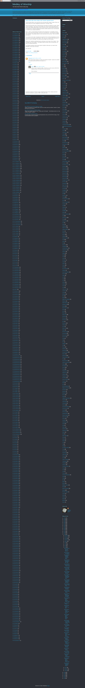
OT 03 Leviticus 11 (16, 338)
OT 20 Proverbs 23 (16, 568)
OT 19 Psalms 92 (16, 533)
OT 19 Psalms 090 (16, 483)
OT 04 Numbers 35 (16, 354)
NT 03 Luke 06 (15, 83)
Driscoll (63, 156)
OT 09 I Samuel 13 (16, 400)
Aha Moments (64, 41)
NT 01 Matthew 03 (16, 37)
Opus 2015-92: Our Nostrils (66, 631)
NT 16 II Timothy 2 (16, 233)
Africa (63, 37)
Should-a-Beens (65, 413)
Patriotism (64, 348)
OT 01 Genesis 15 (16, 306)
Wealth (63, 481)
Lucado (63, 292)
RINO (63, 382)
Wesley (63, 483)
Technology (64, 452)
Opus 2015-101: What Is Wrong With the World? (67, 595)
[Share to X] (36, 51)
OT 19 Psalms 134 (16, 504)
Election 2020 (64, 171)
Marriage (32, 52)
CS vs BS (64, 85)
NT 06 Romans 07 (16, 149)
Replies (31, 64)
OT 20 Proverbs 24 (16, 570)
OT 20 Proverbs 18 (16, 560)
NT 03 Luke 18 (15, 93)
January (66, 670)
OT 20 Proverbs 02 (16, 538)
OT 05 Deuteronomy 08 (16, 364)
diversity (63, 500)
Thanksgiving (64, 461)
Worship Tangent (65, 491)
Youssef (63, 493)
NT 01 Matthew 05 (16, 38)
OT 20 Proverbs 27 (16, 575)
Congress (64, 121)
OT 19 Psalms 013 (16, 461)
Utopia (63, 476)
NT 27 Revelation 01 (16, 267)
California (64, 87)
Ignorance (64, 244)
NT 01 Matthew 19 (16, 50)
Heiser (63, 231)
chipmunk (30, 58)
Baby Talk (64, 59)
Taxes (63, 449)
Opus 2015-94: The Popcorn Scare (66, 625)
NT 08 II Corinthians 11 (16, 183)
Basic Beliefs (64, 61)
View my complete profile (69, 511)
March (66, 667)
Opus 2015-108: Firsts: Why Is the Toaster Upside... (67, 569)
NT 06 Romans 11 (16, 156)
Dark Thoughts (64, 137)
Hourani (63, 241)
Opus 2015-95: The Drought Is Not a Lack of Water (67, 622)
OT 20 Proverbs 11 (16, 550)
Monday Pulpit (64, 304)
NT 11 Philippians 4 (16, 212)
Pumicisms (64, 381)
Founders (64, 203)
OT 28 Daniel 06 (15, 625)
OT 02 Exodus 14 (16, 323)
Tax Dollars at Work (65, 447)
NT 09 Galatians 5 (16, 199)
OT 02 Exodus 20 (16, 330)
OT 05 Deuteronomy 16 (16, 369)
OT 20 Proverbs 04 (16, 541)
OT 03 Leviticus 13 (16, 340)
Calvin (63, 88)
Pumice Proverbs (65, 379)
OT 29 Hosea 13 (15, 626)
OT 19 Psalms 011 (16, 458)
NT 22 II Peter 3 (15, 260)
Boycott (63, 75)
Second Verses (64, 408)
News (63, 321)
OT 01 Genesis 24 (16, 309)
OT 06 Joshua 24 (15, 386)
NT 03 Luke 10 (15, 86)
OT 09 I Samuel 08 (16, 396)
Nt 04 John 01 (15, 289)
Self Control (64, 411)
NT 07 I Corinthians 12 (16, 166)
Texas (63, 457)
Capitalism (64, 95)
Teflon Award (64, 454)
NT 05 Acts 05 (15, 129)
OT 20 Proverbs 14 (16, 555)
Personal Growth (65, 352)
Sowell (63, 423)
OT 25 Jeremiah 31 (16, 618)
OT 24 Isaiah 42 (15, 599)
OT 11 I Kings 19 (15, 420)
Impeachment (64, 249)
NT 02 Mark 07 (15, 67)
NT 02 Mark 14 (15, 74)
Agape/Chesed (64, 39)
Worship (63, 490)
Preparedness (64, 370)
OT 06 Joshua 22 (15, 384)
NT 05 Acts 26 (15, 139)
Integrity (63, 253)
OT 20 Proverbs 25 (16, 572)
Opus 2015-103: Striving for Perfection (67, 588)
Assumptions (64, 51)
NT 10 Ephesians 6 (16, 207)
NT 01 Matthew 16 (16, 47)
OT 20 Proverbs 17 (16, 558)
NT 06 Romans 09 (16, 153)
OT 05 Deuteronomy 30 (16, 376)
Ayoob (63, 58)
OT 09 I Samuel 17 (16, 403)
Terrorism (64, 456)
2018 (64, 529)
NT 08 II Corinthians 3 (16, 187)
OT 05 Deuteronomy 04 (16, 359)
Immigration (64, 246)
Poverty (63, 367)
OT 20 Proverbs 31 (16, 582)
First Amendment (65, 198)
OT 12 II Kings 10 (16, 422)
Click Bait (64, 112)
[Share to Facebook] (37, 51)
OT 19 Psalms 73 (16, 524)
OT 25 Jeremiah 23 (16, 611)
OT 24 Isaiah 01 (15, 584)
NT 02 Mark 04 (15, 66)
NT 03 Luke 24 (15, 100)
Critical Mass (64, 132)
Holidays (63, 236)
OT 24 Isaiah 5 (15, 601)
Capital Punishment (65, 93)
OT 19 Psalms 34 (16, 516)
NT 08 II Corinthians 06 (16, 180)
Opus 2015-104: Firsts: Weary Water (67, 585)
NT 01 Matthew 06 (16, 40)
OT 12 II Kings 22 (16, 425)
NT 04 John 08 (15, 107)
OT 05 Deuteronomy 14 (16, 367)
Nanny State (64, 314)
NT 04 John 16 (15, 115)
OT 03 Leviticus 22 (16, 345)
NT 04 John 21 (15, 122)
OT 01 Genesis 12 (16, 304)
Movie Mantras (64, 307)
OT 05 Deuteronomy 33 (16, 379)
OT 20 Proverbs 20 (16, 563)
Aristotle (63, 49)
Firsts (29, 52)
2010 (64, 678)
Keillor (63, 266)
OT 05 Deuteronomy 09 (16, 366)
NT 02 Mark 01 (15, 62)
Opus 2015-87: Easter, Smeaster (66, 649)
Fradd (63, 205)
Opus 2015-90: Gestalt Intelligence (66, 638)
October (66, 538)
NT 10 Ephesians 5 (16, 205)
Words (63, 486)
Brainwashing (64, 76)
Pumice (32, 66)
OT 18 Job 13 (15, 447)
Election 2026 (64, 176)
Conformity (64, 119)
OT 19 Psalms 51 (16, 521)
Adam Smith (64, 34)
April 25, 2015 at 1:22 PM (36, 58)
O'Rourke (63, 324)
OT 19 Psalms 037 (16, 471)
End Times (64, 181)
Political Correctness (65, 362)
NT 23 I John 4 (15, 265)
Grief (63, 222)
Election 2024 (64, 174)
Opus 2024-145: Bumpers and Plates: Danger (32, 110)
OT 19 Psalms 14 (16, 509)
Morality (63, 306)
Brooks (63, 78)
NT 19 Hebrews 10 (16, 245)
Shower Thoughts (65, 415)
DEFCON (64, 135)
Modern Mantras (65, 302)
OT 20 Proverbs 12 (16, 551)
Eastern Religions (65, 161)
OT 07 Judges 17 (15, 391)
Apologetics (64, 46)
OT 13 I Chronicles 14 (16, 430)
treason (63, 502)
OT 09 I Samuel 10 (16, 398)
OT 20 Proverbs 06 (16, 543)
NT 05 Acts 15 (15, 134)
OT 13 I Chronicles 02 (16, 429)
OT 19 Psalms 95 (16, 534)
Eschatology (64, 186)
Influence (63, 251)
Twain (63, 471)
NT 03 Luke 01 (15, 78)
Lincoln (63, 285)
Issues (63, 258)
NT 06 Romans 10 (16, 154)
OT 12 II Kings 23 (16, 427)
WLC (63, 479)
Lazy (63, 280)
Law (63, 278)
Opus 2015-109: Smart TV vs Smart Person (67, 565)
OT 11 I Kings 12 (15, 415)
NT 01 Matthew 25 (16, 57)
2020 (64, 526)
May (65, 545)
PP (62, 340)
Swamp (63, 440)
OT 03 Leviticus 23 (16, 347)
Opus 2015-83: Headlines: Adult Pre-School (66, 664)
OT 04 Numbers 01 (16, 350)
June (65, 544)
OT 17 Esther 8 (15, 439)
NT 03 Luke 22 (15, 98)
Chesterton (64, 102)
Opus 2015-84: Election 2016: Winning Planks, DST (66, 660)
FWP (63, 193)
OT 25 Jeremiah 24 (16, 613)
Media (63, 297)
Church (63, 107)
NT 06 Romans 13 (16, 159)
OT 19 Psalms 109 (16, 493)
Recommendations (65, 386)
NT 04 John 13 (15, 110)
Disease (63, 152)
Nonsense (35, 52)
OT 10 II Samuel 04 (16, 408)
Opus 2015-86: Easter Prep (66, 652)
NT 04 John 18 (15, 117)
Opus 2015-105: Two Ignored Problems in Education (67, 581)
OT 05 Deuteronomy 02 (16, 357)
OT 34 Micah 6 (15, 633)
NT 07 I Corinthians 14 (16, 170)
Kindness (64, 270)
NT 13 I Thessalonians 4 (17, 221)
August (66, 541)
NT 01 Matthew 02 (16, 35)
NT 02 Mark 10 (15, 71)
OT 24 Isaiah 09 (15, 594)
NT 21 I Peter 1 (15, 255)
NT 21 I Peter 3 (15, 258)
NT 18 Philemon (15, 236)
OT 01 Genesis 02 (16, 292)
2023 (64, 522)
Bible (63, 66)
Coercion (63, 114)
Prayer (63, 369)
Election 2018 (64, 169)
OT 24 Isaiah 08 (15, 592)
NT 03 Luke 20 (15, 96)
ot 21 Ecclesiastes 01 (16, 640)
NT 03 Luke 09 (15, 84)
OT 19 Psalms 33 (16, 514)
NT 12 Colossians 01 (16, 214)
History (63, 234)
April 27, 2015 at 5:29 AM (40, 66)
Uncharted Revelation (66, 474)
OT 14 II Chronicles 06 (16, 432)
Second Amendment (65, 406)
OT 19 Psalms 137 (16, 505)
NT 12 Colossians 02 (16, 216)
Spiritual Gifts (64, 430)
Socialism (64, 420)
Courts (63, 130)
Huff (63, 243)
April (65, 547)
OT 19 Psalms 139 (16, 507)
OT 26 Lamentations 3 (16, 621)
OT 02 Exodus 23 (16, 333)
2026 (64, 518)
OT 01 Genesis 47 (16, 318)
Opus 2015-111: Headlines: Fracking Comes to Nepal (66, 556)
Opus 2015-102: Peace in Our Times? (67, 591)
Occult (63, 326)
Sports (63, 432)
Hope (63, 239)
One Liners (64, 336)
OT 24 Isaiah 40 (15, 597)
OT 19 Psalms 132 (16, 502)
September (66, 539)
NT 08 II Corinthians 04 (16, 178)
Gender (63, 212)
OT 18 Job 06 (15, 442)
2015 (64, 534)
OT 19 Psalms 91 (16, 531)
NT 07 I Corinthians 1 (16, 161)
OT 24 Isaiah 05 (15, 587)
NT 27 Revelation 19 (16, 282)
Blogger (48, 685)
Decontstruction (65, 142)
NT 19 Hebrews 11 (16, 246)
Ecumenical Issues (65, 164)
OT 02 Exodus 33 (16, 337)
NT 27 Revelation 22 (16, 287)
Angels (63, 44)
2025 (64, 519)
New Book (64, 316)
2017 (64, 531)
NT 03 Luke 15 (15, 91)
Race (63, 384)
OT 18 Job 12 (15, 446)
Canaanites (64, 90)
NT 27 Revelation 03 (16, 270)
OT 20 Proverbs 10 (16, 548)
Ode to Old (64, 328)
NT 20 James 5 (15, 253)
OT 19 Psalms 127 (16, 500)
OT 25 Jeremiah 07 (16, 608)
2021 (64, 525)
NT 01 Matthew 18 (16, 49)
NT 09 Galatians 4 (16, 197)
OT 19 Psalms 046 (16, 478)
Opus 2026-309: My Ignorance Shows (31, 113)
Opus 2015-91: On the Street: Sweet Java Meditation (67, 634)
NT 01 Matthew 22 (16, 54)
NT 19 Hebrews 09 (16, 243)
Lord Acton (64, 290)
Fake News (64, 195)
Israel (63, 256)
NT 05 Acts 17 (15, 137)
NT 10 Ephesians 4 (16, 204)
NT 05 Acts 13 (15, 132)
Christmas (64, 105)
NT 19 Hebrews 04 (16, 241)
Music (63, 311)
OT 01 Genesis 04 (16, 296)
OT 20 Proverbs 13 (16, 553)
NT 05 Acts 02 (15, 125)
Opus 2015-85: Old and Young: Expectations (67, 655)
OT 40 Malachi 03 (16, 638)
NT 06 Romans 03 (16, 144)
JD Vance (64, 260)
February (66, 669)
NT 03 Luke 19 (15, 95)
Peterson (63, 353)
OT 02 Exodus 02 (16, 320)
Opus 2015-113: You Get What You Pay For (67, 550)
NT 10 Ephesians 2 (16, 202)
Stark (63, 433)
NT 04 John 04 (15, 103)
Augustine (64, 54)
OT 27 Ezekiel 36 (15, 623)
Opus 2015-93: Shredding (66, 628)
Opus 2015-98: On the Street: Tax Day (66, 606)
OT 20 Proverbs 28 (16, 577)
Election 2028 (64, 178)
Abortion (63, 32)
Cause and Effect (65, 97)
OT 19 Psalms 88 (16, 529)
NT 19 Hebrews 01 (16, 238)
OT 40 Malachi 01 (16, 635)
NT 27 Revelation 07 (16, 277)
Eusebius (64, 188)
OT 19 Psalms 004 (16, 454)
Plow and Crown (65, 360)
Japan (63, 261)
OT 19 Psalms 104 (16, 492)
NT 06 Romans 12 (16, 158)
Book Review (64, 73)
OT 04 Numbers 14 (16, 352)
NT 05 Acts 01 (15, 124)
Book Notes (64, 71)
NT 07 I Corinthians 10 (16, 163)
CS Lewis (64, 83)
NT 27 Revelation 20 (16, 284)
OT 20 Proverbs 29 (16, 579)
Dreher (63, 154)
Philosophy (64, 355)
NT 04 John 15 (15, 113)
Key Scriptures (64, 268)
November (66, 536)
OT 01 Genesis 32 (16, 313)
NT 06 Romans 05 (16, 146)
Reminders (64, 389)
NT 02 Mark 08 (15, 69)
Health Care (64, 227)
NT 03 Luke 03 (15, 81)
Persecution (64, 350)
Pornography (64, 365)
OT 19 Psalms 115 (16, 495)
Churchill (63, 109)
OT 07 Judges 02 (15, 388)
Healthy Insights (65, 229)
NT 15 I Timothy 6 (16, 229)
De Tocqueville (64, 139)
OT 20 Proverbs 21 (16, 565)
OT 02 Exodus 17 (16, 326)
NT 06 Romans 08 (16, 151)
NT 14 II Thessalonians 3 (17, 224)
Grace (63, 219)
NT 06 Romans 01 (16, 141)
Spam (63, 425)
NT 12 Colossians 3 (16, 219)
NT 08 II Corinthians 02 (16, 176)
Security (63, 410)
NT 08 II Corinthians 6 (16, 192)
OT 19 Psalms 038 (16, 473)
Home (43, 96)
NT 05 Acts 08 (15, 130)
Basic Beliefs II (65, 63)
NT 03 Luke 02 (15, 79)
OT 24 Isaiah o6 (15, 606)
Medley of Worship (22, 4)
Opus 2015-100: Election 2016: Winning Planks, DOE (67, 599)
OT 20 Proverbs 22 (16, 567)
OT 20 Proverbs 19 (16, 562)
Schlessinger (64, 401)
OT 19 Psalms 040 (16, 476)
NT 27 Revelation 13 (16, 280)
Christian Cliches (65, 104)
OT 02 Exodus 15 (16, 325)
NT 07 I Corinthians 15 (16, 171)
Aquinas (63, 47)
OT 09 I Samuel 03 (16, 393)
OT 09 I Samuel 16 (16, 401)
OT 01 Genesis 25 (16, 311)
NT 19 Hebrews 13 (16, 248)
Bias (63, 64)
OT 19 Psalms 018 (16, 463)
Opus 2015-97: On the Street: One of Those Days (66, 611)
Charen (63, 100)
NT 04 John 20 (15, 120)
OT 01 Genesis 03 (16, 294)
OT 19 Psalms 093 (16, 488)
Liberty (63, 282)
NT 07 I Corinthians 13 (16, 168)
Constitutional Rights (65, 124)
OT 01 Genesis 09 (16, 301)
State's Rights (64, 435)
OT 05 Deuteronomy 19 (16, 371)
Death (63, 140)
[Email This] (34, 51)
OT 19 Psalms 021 (16, 466)
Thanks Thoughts (65, 459)
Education (64, 166)
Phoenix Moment (65, 357)
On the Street (64, 335)
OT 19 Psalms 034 (16, 468)
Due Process (64, 157)
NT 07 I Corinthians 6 (16, 173)
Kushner (63, 273)
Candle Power (64, 92)
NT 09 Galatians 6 (16, 200)
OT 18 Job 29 (15, 449)
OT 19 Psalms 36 (16, 519)
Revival (63, 394)
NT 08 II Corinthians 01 (16, 175)
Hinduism (64, 232)
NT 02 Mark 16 (15, 76)
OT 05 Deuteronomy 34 (16, 381)
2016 (64, 532)
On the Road (64, 333)
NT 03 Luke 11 (15, 88)
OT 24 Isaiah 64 (15, 604)
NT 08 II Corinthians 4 (16, 188)
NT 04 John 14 (15, 112)
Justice (63, 265)
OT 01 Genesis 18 (16, 308)
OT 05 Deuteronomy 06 (16, 362)
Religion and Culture (65, 387)
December (66, 535)
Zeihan (63, 495)
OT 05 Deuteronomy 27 (16, 374)
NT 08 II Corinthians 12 (16, 185)
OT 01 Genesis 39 (16, 316)
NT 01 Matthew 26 (16, 59)
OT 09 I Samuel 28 (16, 405)
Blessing (63, 68)
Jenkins (63, 263)
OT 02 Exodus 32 (16, 335)
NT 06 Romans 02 (16, 142)
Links (63, 287)
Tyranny (63, 473)
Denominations (64, 144)
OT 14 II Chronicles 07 (16, 434)
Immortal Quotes (65, 248)
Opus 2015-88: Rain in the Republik (66, 646)
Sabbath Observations (66, 398)
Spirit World (64, 428)
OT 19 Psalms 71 (16, 522)
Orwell (63, 338)
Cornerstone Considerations (67, 126)
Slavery (63, 418)
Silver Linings (64, 416)
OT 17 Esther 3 (15, 437)
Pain (63, 345)
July (65, 542)
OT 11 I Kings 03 (15, 412)
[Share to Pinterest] (38, 51)
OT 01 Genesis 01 (16, 291)
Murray (63, 309)
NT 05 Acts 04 (15, 127)
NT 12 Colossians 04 (16, 217)
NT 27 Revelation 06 (16, 275)
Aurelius (63, 56)
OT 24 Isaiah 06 (15, 589)
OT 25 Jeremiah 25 (16, 614)
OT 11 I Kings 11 (15, 413)
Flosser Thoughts (65, 202)
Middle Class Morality (66, 299)
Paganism (64, 343)
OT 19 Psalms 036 (16, 470)
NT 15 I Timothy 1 (16, 226)
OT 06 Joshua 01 (15, 383)
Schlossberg (64, 403)
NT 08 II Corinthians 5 (16, 190)
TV (62, 444)
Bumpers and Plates (65, 80)
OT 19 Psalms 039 (16, 475)
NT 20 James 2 (15, 250)
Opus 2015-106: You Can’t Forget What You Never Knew (67, 576)
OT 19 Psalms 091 (16, 485)
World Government (65, 488)
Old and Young (64, 331)
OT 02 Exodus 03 (16, 321)
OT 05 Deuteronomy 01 (16, 355)
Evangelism (64, 190)
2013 (64, 673)
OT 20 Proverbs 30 (16, 580)
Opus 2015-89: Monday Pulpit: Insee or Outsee (66, 642)
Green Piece (64, 220)
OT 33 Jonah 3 (15, 630)
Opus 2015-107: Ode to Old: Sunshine (67, 572)
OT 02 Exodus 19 (16, 328)
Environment (64, 183)
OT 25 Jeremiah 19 (16, 609)
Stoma (63, 437)
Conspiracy (64, 122)
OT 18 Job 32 (15, 451)
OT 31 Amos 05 (15, 628)
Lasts (63, 277)
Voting (63, 478)
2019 (64, 528)
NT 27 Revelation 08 (16, 279)
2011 (64, 676)
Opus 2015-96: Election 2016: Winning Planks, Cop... (66, 616)
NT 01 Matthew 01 (16, 33)
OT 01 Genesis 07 (16, 299)
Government (64, 217)
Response (64, 391)
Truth (63, 469)
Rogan (63, 396)
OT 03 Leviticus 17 (16, 342)
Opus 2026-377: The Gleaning (31, 102)
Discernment (64, 149)
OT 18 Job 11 (15, 444)
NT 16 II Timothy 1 (16, 231)
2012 (64, 675)
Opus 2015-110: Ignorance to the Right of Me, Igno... (67, 561)
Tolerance (64, 464)
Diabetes (63, 147)
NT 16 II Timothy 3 (16, 234)
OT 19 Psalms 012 (16, 459)
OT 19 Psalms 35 (16, 517)
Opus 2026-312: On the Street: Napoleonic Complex (33, 106)
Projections (64, 374)
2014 (64, 672)
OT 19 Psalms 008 (16, 456)
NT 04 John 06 (15, 105)
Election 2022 (64, 173)
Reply (29, 62)
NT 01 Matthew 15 (16, 45)
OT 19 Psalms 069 (16, 480)
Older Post (57, 96)
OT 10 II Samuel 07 (16, 410)
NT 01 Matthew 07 (16, 42)
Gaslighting (64, 210)
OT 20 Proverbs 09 (16, 546)
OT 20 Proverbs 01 (16, 536)
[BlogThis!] (35, 51)
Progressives (64, 372)
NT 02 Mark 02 (15, 64)
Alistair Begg (64, 42)
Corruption (64, 128)
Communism (64, 117)
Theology (63, 462)
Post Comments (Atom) (45, 100)
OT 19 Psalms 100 (16, 490)
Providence (64, 377)
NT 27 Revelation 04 (16, 272)
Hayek (63, 224)
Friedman (64, 207)
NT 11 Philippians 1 (16, 209)
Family (63, 197)
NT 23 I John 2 (15, 263)
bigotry (63, 498)
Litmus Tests (64, 289)
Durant (63, 159)
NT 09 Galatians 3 (16, 195)
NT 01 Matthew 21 (16, 52)
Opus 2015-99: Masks (66, 603)
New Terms (64, 319)
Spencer (63, 427)
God (63, 215)
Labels (63, 275)
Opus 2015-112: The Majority (67, 553)
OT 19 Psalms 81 (16, 526)
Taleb (63, 445)
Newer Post (28, 96)
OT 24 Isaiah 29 (15, 596)
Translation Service (65, 466)
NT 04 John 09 (15, 108)
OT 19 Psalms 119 (16, 497)
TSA (63, 442)
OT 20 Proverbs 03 (16, 539)
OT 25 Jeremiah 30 (16, 616)
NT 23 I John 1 (15, 262)
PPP (63, 341)
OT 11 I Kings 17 (15, 417)
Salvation (64, 399)
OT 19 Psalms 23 (16, 512)
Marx (63, 295)
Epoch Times (64, 185)
